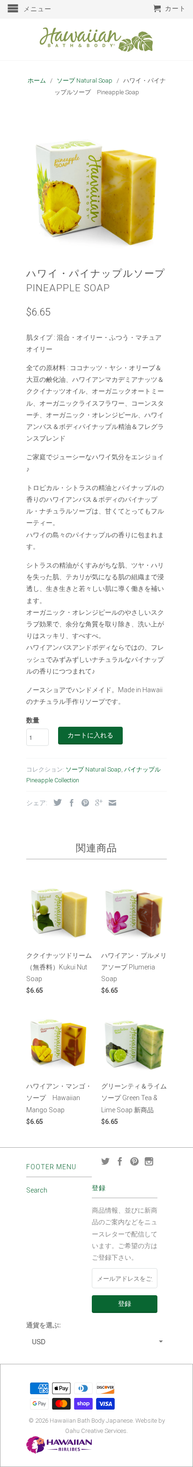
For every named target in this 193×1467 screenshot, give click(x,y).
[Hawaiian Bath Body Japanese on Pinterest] (134, 1161)
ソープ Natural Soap (93, 769)
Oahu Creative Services (95, 1430)
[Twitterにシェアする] (55, 802)
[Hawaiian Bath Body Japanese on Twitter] (105, 1161)
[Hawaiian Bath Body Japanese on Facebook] (120, 1161)
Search (36, 1190)
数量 (32, 720)
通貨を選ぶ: (43, 1325)
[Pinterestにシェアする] (83, 803)
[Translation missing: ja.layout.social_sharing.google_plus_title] (96, 803)
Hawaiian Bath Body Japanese (91, 1420)
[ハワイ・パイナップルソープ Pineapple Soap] (96, 183)
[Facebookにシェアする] (69, 803)
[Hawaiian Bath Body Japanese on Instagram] (149, 1161)
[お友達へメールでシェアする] (110, 803)
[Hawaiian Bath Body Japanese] (96, 39)
